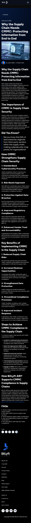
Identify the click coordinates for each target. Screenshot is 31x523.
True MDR (4, 464)
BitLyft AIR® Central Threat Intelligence (13, 402)
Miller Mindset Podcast (8, 490)
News (3, 502)
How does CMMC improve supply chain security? (14, 414)
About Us (4, 495)
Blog (3, 480)
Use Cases (5, 487)
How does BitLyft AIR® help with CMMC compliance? (13, 422)
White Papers (6, 484)
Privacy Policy (6, 471)
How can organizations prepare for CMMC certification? (15, 419)
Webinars (4, 477)
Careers (4, 474)
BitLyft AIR (4, 461)
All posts (5, 14)
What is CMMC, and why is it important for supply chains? (14, 410)
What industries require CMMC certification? (16, 416)
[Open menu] (27, 2)
